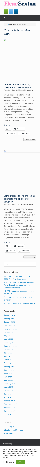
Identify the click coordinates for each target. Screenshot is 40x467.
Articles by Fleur (10, 426)
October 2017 (9, 411)
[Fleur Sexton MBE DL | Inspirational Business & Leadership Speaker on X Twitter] (11, 11)
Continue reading (30, 139)
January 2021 (9, 367)
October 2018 (9, 390)
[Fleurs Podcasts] (6, 11)
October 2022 (9, 332)
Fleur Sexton (28, 90)
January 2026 (9, 315)
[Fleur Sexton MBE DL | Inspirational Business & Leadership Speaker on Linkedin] (16, 11)
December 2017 (10, 404)
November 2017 (10, 408)
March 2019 (8, 387)
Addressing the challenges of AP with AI (19, 303)
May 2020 (8, 377)
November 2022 (10, 329)
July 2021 (8, 353)
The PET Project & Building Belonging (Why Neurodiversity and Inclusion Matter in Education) (19, 285)
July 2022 (8, 336)
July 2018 (8, 394)
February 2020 (9, 384)
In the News (8, 433)
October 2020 (9, 370)
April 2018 (8, 397)
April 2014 (8, 414)
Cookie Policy (7, 444)
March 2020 (8, 380)
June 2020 (8, 373)
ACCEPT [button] (20, 462)
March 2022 (8, 339)
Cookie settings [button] (9, 462)
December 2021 (10, 346)
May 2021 (8, 356)
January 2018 (9, 401)
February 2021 (9, 363)
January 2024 (9, 319)
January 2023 (9, 322)
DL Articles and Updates (13, 430)
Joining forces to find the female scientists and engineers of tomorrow (19, 199)
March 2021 (8, 360)
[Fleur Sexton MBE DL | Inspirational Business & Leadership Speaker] (20, 3)
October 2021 (9, 349)
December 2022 (10, 325)
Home (7, 24)
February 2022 (9, 343)
